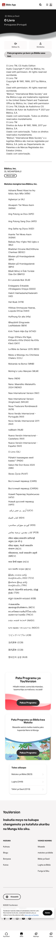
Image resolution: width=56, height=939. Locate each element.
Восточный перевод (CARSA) (23, 488)
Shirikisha (40, 47)
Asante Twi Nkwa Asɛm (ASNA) (20, 236)
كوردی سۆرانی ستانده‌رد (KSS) (22, 525)
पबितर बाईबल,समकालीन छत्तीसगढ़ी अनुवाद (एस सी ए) (21, 540)
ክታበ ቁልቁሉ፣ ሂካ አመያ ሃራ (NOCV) (23, 627)
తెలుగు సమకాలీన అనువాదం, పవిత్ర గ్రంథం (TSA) (23, 591)
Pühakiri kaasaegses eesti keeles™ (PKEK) (21, 459)
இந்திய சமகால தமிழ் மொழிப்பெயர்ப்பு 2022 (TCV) (21, 576)
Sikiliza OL (16, 47)
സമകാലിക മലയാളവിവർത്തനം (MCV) (21, 606)
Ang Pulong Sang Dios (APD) (22, 221)
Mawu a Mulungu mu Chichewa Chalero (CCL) (23, 356)
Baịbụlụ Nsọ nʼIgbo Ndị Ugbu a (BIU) (23, 243)
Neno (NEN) (14, 378)
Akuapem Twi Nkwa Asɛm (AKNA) (21, 207)
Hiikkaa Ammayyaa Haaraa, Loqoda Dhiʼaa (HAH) (21, 309)
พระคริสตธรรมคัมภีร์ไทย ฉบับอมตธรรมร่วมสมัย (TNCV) (22, 613)
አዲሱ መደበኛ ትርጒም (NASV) (21, 620)
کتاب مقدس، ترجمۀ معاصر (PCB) (23, 532)
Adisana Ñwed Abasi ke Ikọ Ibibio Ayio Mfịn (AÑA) (21, 192)
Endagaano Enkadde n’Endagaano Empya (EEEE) (22, 287)
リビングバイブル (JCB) (19, 635)
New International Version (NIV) (23, 393)
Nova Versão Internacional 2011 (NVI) (23, 422)
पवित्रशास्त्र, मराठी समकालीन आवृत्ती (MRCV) (22, 554)
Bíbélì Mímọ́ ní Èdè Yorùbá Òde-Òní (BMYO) (21, 273)
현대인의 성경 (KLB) (17, 657)
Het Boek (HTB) (16, 302)
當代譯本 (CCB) (15, 649)
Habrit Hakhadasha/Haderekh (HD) (23, 295)
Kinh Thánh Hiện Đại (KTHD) (22, 331)
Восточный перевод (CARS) (22, 481)
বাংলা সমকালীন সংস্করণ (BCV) (19, 569)
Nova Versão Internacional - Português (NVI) (22, 415)
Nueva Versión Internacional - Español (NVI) (22, 444)
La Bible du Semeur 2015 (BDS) (23, 349)
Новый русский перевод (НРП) (21, 503)
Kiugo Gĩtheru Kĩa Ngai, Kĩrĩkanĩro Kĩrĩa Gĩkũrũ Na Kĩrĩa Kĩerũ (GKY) (23, 340)
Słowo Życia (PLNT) (18, 473)
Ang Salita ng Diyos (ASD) (21, 228)
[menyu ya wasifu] (49, 4)
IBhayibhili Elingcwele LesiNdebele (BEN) (18, 324)
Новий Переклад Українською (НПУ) (23, 496)
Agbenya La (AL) (16, 199)
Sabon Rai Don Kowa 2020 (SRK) (21, 466)
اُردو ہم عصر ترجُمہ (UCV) (20, 510)
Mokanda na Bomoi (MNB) (21, 363)
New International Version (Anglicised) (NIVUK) (21, 400)
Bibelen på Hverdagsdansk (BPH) (21, 258)
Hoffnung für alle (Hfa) (19, 316)
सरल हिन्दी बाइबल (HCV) (18, 561)
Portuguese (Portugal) (15, 24)
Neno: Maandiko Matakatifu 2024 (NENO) (22, 386)
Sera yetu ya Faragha (32, 915)
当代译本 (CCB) (15, 642)
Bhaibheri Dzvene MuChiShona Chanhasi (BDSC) (23, 251)
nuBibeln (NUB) (15, 429)
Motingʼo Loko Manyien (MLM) (23, 371)
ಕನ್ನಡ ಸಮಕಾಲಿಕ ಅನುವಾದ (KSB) (22, 598)
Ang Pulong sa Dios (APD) (21, 214)
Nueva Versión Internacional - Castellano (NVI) (22, 437)
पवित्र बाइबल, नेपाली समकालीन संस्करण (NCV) (20, 547)
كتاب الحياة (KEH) (16, 517)
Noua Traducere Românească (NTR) (22, 408)
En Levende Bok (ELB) (19, 280)
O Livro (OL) (14, 451)
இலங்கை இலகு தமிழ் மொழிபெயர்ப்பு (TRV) (17, 584)
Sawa (47, 913)
